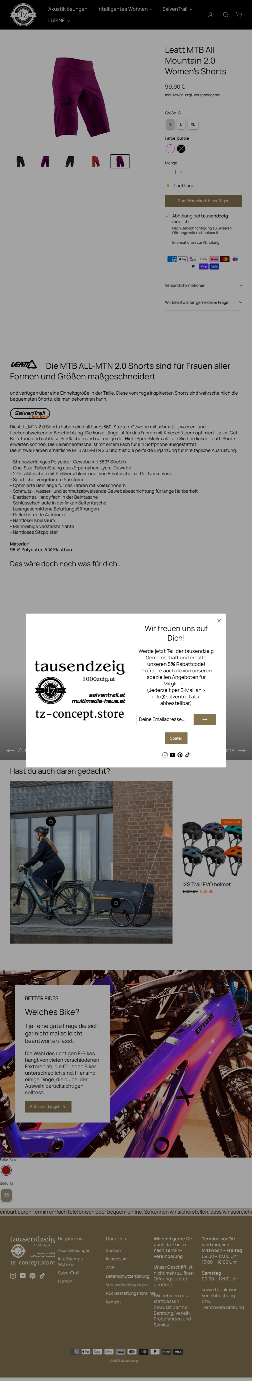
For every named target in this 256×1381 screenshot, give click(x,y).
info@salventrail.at (174, 696)
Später (176, 738)
